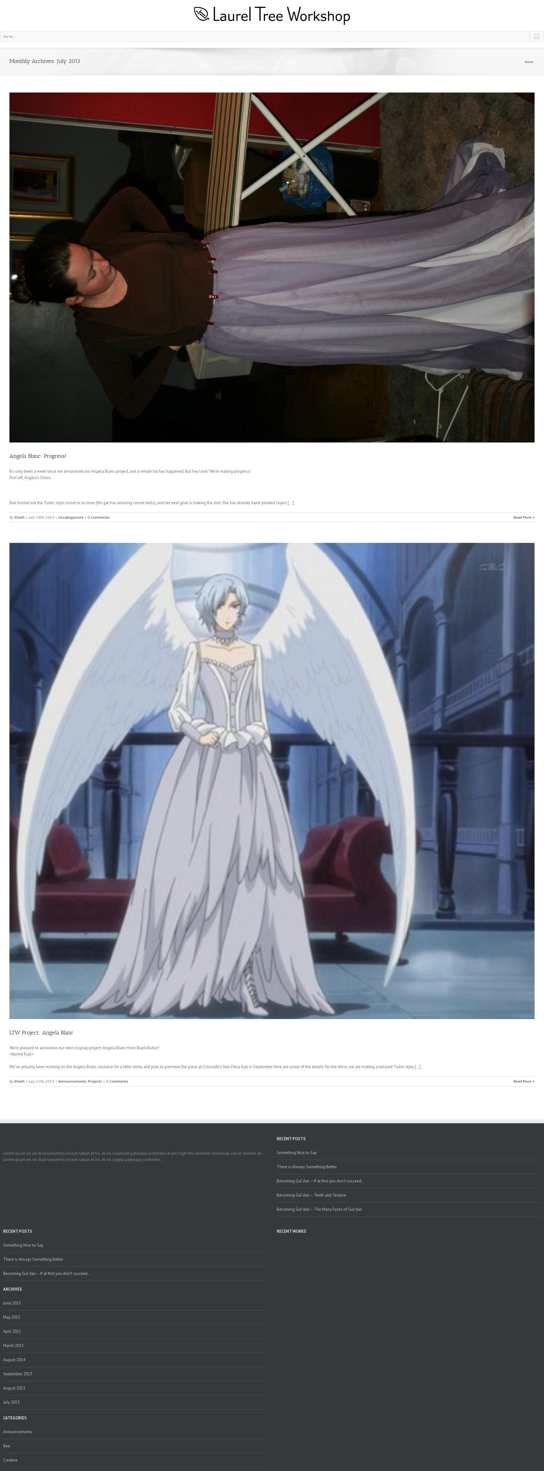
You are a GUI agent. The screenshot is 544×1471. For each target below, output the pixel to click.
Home (529, 62)
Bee (6, 1446)
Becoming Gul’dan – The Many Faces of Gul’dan (319, 1209)
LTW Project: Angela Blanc (41, 1032)
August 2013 (14, 1388)
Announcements (72, 1081)
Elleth (19, 517)
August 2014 (14, 1359)
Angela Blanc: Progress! (37, 456)
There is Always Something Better (307, 1166)
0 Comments (99, 517)
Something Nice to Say (297, 1152)
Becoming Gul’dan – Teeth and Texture (311, 1195)
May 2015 (11, 1317)
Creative (10, 1460)
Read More (522, 517)
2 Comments (117, 1081)
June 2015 (12, 1303)
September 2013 (17, 1374)
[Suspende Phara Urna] (279, 1243)
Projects (95, 1081)
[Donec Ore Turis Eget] (278, 1243)
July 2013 (11, 1402)
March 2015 (13, 1345)
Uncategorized (70, 517)
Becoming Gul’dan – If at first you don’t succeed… (321, 1181)
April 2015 (12, 1331)
